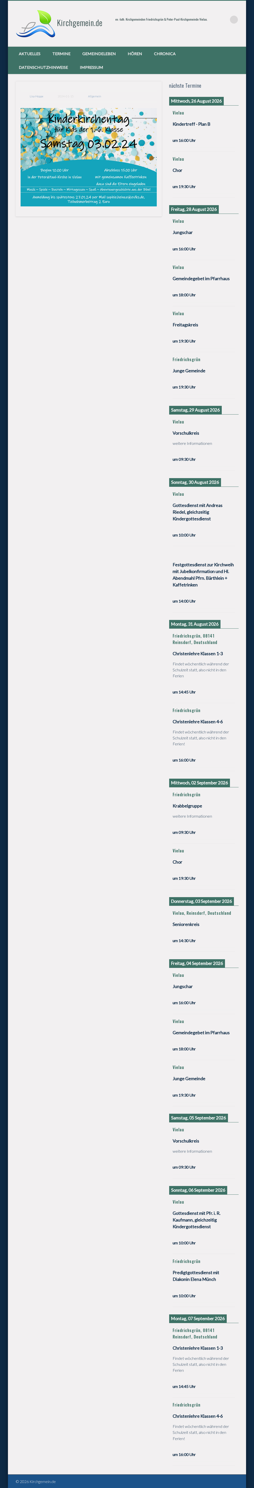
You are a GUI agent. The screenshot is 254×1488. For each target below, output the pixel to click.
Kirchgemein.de (79, 22)
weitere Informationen (192, 443)
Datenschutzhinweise (43, 67)
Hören (135, 53)
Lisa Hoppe (36, 96)
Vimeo (224, 20)
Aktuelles (29, 53)
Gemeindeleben (99, 53)
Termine (61, 53)
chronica (165, 53)
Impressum (91, 67)
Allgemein (94, 96)
